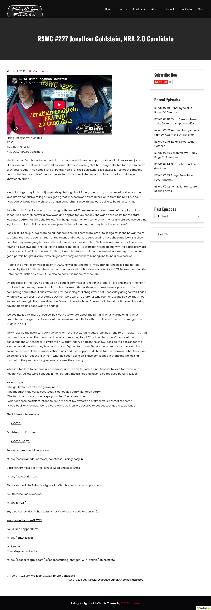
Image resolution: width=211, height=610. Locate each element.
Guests (123, 9)
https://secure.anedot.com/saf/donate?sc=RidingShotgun (45, 459)
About (154, 9)
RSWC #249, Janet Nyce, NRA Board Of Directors (173, 110)
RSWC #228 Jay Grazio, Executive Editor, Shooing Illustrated (107, 580)
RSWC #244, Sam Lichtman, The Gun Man (175, 166)
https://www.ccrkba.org (22, 476)
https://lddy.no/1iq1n (20, 538)
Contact (169, 9)
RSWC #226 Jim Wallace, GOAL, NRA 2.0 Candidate (41, 576)
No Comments (38, 71)
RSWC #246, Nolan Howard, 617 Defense (174, 144)
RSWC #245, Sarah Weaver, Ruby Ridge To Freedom (175, 155)
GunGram (186, 9)
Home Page (20, 441)
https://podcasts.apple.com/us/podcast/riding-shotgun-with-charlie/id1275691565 (61, 560)
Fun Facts (139, 9)
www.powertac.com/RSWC (24, 520)
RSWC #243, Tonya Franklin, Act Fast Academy (175, 177)
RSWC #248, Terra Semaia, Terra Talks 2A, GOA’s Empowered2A (175, 121)
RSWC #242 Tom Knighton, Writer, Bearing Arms (176, 189)
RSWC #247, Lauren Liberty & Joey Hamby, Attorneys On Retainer (176, 133)
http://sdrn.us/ (16, 503)
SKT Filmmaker (130, 603)
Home (108, 9)
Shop (201, 9)
